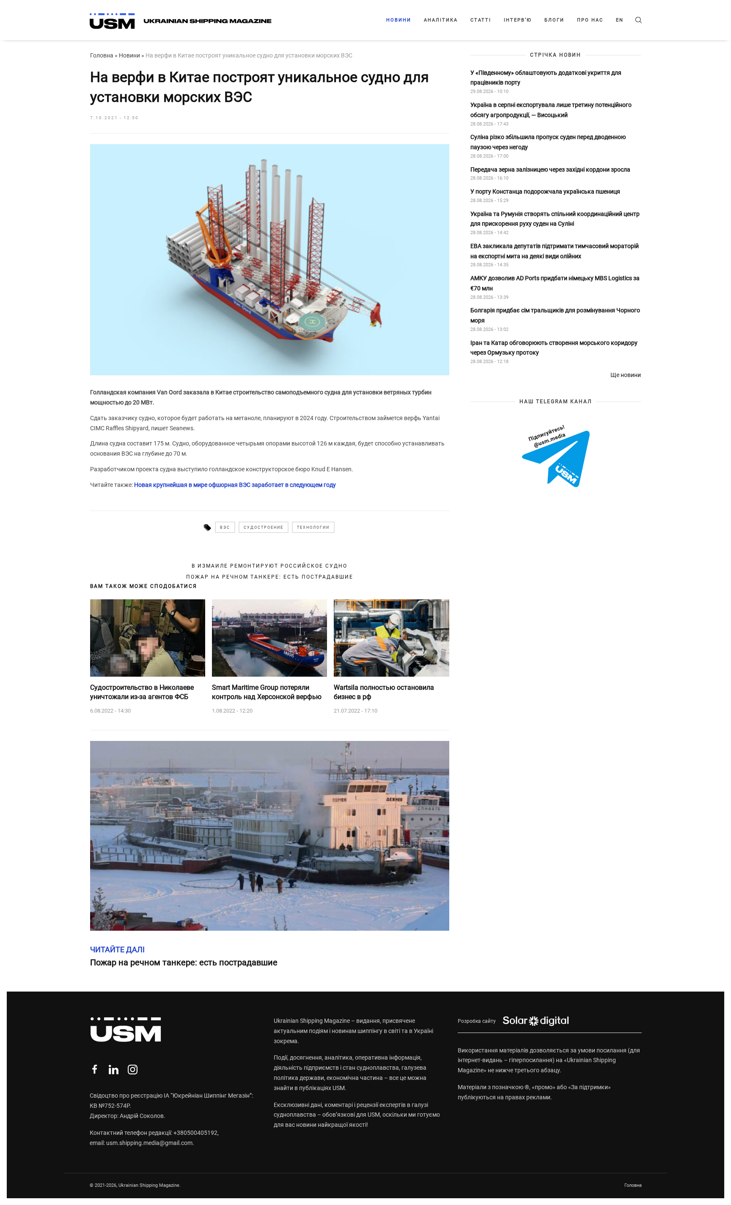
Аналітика (441, 20)
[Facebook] (94, 1069)
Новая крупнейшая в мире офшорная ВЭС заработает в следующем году (235, 484)
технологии (313, 527)
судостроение (263, 527)
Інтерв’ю (518, 20)
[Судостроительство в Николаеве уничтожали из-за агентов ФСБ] (147, 637)
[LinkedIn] (113, 1069)
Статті (480, 20)
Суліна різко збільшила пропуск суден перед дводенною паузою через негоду (548, 142)
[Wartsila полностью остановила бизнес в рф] (391, 637)
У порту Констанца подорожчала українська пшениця (545, 191)
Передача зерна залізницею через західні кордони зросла (550, 169)
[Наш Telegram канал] (555, 457)
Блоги (554, 20)
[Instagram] (132, 1069)
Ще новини (625, 375)
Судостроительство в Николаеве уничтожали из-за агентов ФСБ (142, 692)
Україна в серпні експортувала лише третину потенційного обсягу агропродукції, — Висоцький (551, 109)
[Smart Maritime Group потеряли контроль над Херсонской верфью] (269, 637)
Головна (101, 55)
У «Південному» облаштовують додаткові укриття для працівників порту (545, 77)
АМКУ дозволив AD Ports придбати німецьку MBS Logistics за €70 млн (555, 283)
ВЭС (225, 527)
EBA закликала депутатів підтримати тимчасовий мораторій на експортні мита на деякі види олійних (554, 250)
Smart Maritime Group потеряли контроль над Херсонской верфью (267, 692)
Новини (398, 20)
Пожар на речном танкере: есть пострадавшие (269, 577)
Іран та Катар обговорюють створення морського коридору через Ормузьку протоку (554, 347)
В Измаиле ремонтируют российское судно (269, 566)
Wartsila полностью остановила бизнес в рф (384, 692)
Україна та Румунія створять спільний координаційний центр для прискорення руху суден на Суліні (555, 218)
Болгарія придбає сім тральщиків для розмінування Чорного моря (555, 315)
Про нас (590, 20)
